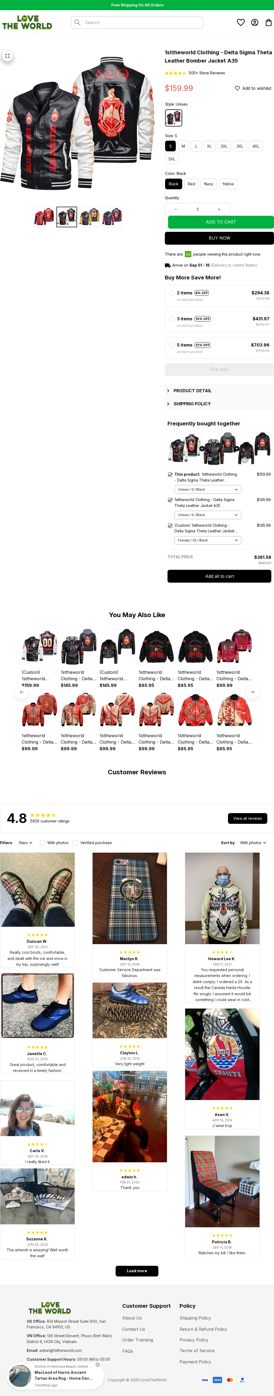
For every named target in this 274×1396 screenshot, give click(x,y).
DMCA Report (75, 1380)
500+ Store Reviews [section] (207, 73)
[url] (60, 1350)
